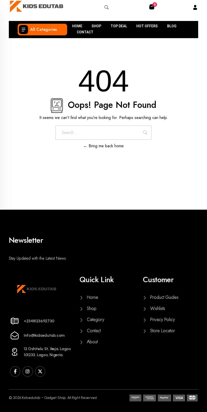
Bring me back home (105, 146)
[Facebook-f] (15, 371)
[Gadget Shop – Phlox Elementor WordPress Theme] (36, 6)
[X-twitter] (40, 371)
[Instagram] (27, 371)
